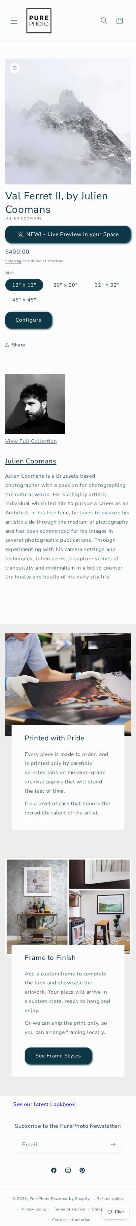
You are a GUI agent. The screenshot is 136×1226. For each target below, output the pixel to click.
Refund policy (110, 1198)
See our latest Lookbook (44, 1104)
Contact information (71, 1219)
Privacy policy (33, 1209)
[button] (13, 20)
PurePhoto (40, 1198)
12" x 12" (24, 285)
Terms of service (69, 1209)
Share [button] (18, 344)
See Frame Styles (58, 1055)
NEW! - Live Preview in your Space (72, 234)
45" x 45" (24, 300)
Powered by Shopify (70, 1198)
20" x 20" (65, 285)
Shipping (13, 260)
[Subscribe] (113, 1145)
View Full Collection (31, 441)
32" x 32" (107, 285)
